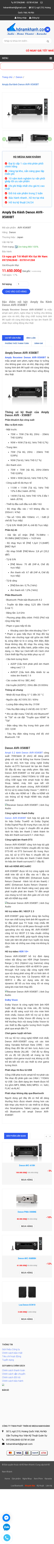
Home (7, 1479)
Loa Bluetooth (17, 1486)
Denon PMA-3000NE (27, 1212)
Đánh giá (38, 343)
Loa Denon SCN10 (27, 1305)
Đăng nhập (21, 18)
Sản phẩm (16, 1479)
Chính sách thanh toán (13, 1370)
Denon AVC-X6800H (27, 1258)
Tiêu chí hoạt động (11, 1356)
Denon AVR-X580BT (15, 818)
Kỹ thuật (40, 1486)
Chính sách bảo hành (12, 1380)
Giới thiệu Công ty (11, 1349)
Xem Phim (38, 1479)
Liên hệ (49, 1486)
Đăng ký (35, 18)
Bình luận (30, 338)
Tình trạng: (8, 246)
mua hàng (27, 1179)
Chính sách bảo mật (12, 1352)
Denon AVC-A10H (27, 1165)
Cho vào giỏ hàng (16, 291)
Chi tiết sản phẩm (13, 338)
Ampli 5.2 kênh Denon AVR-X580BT (24, 752)
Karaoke (48, 1479)
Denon (19, 77)
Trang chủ (7, 77)
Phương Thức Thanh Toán (17, 343)
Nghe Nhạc (27, 1479)
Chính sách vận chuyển (13, 1373)
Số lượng (7, 284)
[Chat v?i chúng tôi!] (6, 1518)
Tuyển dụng (8, 1359)
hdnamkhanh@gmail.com (14, 7)
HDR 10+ (23, 951)
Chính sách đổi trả (11, 1377)
